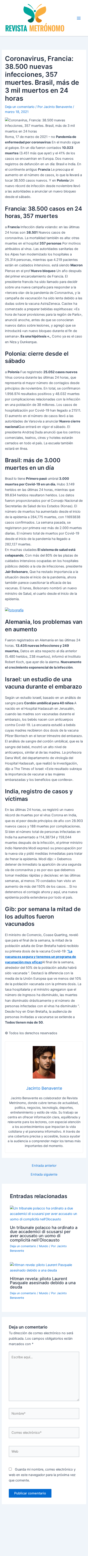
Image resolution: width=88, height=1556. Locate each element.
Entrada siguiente (44, 1174)
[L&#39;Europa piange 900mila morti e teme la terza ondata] (14, 610)
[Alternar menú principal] (78, 18)
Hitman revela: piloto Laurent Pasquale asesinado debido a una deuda (43, 1282)
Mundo (43, 1246)
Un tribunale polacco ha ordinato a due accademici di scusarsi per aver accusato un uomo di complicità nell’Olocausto (43, 1233)
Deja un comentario (20, 107)
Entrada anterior (44, 1165)
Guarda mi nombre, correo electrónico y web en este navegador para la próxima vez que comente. (42, 1474)
